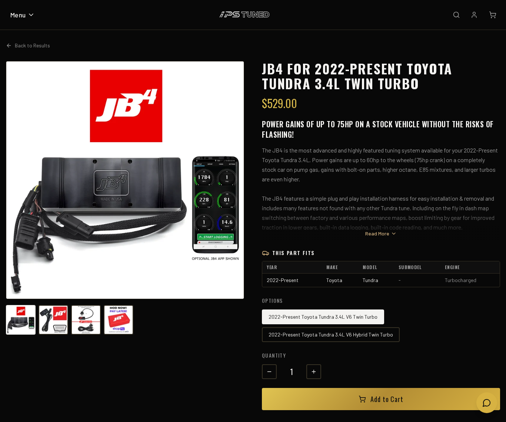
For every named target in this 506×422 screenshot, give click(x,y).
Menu (18, 15)
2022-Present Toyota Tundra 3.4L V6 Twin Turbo (323, 317)
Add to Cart (386, 399)
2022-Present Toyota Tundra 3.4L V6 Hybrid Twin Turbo (331, 334)
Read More (377, 233)
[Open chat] (486, 402)
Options (272, 300)
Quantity (274, 355)
